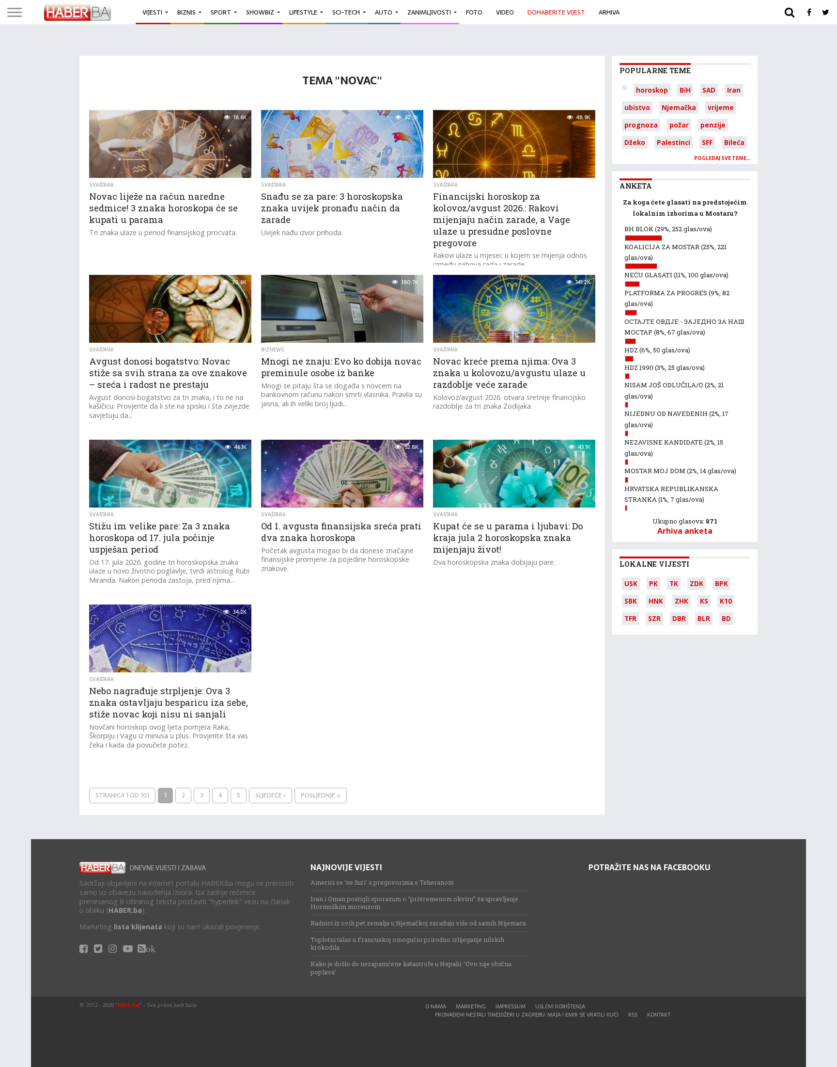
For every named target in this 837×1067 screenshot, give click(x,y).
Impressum (511, 1006)
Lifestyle (303, 12)
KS (704, 600)
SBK (630, 600)
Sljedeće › (270, 795)
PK (653, 583)
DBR (679, 618)
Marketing (471, 1006)
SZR (654, 618)
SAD (708, 90)
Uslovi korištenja (560, 1006)
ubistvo (637, 107)
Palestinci (673, 142)
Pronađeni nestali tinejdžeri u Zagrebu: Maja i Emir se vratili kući (527, 1014)
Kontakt (658, 1014)
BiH (685, 90)
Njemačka (679, 107)
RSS (632, 1014)
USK (630, 583)
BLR (704, 618)
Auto (383, 12)
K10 (726, 600)
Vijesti (152, 12)
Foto (474, 12)
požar (679, 124)
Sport (221, 12)
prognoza (641, 124)
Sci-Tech (346, 12)
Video (505, 12)
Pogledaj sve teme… (722, 158)
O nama (435, 1006)
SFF (707, 142)
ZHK (681, 600)
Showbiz (260, 12)
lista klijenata (138, 926)
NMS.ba (129, 1004)
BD (726, 618)
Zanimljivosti (429, 12)
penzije (713, 124)
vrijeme (721, 107)
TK (673, 583)
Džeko (634, 142)
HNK (656, 600)
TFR (630, 618)
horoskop (652, 90)
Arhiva (609, 12)
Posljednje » (321, 795)
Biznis (186, 12)
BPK (721, 583)
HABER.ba (125, 910)
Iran (734, 90)
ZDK (696, 583)
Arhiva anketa (685, 531)
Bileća (734, 142)
